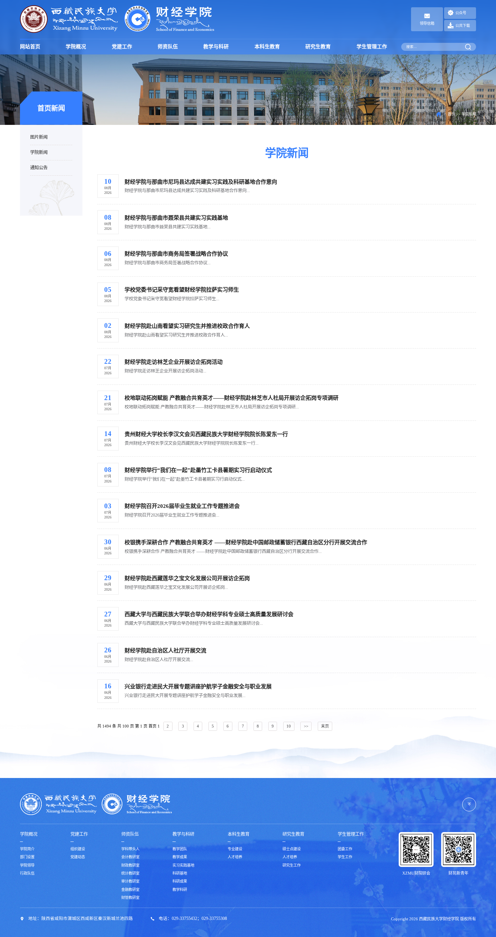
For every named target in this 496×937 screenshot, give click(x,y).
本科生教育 (267, 46)
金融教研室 (130, 890)
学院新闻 (39, 152)
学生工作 (345, 857)
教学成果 (179, 857)
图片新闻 (39, 137)
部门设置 (27, 857)
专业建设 (235, 849)
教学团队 (179, 849)
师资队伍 (168, 46)
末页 (325, 726)
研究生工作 (291, 865)
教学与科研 (216, 46)
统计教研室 (130, 873)
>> (306, 726)
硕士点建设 (291, 849)
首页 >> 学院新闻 (462, 114)
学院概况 (76, 46)
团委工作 (345, 849)
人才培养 (235, 857)
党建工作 (122, 46)
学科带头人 (130, 849)
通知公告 (39, 167)
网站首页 (30, 46)
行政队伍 (27, 873)
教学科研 (179, 890)
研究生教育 (318, 46)
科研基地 (179, 873)
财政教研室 (130, 865)
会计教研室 (130, 857)
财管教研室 (130, 898)
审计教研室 (130, 881)
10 (288, 726)
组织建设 (77, 849)
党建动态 (77, 857)
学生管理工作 (372, 46)
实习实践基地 (183, 865)
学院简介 (27, 849)
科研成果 (179, 881)
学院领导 (27, 865)
